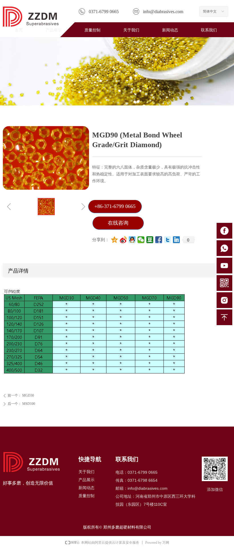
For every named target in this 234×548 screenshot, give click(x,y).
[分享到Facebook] (158, 239)
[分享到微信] (141, 239)
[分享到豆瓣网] (150, 239)
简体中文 (210, 11)
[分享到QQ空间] (114, 239)
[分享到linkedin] (176, 239)
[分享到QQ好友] (132, 239)
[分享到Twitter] (167, 239)
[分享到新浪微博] (123, 239)
